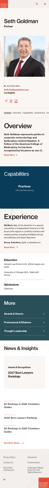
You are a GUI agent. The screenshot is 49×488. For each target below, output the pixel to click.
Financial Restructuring (25, 190)
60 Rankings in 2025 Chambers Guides (22, 430)
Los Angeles (9, 93)
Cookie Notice (34, 462)
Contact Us (8, 462)
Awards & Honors (13, 313)
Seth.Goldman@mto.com (16, 90)
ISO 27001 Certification (9, 469)
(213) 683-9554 (12, 86)
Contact (7, 113)
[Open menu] (45, 4)
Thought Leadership (15, 331)
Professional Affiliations (17, 322)
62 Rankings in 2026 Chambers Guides (22, 406)
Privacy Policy (10, 457)
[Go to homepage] (4, 7)
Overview (17, 113)
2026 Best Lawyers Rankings (20, 417)
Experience (40, 113)
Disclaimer (32, 457)
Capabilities (28, 113)
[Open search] (37, 4)
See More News (12, 443)
